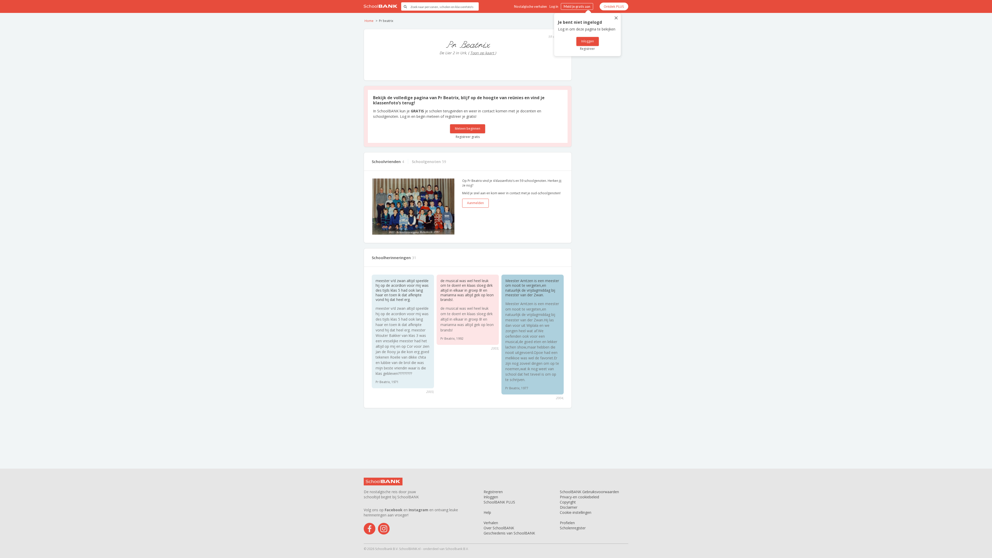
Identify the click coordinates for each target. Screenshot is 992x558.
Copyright (568, 502)
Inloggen (587, 41)
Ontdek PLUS (614, 6)
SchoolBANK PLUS (499, 502)
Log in (553, 6)
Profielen (567, 522)
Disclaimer (568, 507)
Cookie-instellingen (575, 512)
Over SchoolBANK (499, 527)
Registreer (587, 49)
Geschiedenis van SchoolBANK (509, 533)
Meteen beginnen (467, 128)
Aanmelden (475, 203)
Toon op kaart (482, 52)
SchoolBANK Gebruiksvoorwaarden (589, 491)
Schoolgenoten (426, 161)
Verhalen (491, 522)
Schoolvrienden (386, 161)
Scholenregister (573, 527)
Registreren (493, 491)
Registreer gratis (468, 137)
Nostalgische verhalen (530, 6)
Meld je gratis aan (577, 6)
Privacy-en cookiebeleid (579, 496)
